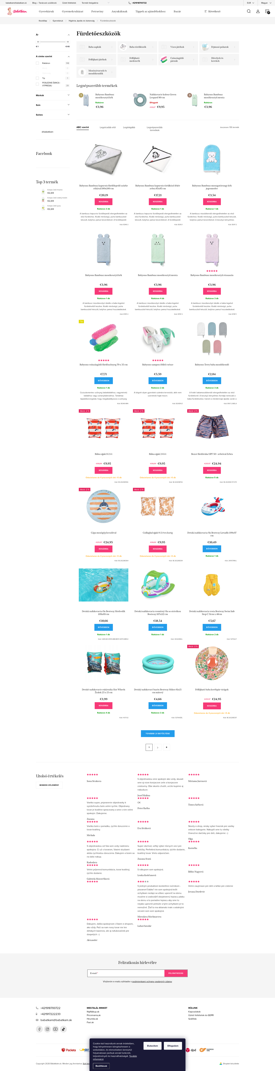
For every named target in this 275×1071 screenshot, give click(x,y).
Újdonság (55, 73)
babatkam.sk (47, 1029)
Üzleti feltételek (69, 2)
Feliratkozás (175, 973)
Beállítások (101, 1066)
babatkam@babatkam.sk (16, 2)
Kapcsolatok (194, 1011)
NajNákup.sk (93, 1011)
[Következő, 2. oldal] (157, 747)
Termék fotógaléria (90, 2)
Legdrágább (129, 127)
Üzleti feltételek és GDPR (201, 1015)
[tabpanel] (103, 101)
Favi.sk (90, 1022)
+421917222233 (50, 1014)
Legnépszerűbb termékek (154, 129)
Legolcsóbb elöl (108, 127)
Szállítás (192, 1018)
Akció (55, 68)
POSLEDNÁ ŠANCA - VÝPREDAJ (55, 84)
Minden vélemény (49, 785)
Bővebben (103, 380)
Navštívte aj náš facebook (39, 1029)
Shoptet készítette (231, 1063)
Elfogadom (172, 1045)
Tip (55, 78)
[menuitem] (46, 11)
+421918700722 (50, 1008)
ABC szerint (82, 127)
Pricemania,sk (94, 1015)
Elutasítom (152, 1045)
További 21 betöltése (158, 733)
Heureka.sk (92, 1018)
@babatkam (47, 131)
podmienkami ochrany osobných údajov (152, 981)
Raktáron (55, 63)
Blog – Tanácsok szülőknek (44, 2)
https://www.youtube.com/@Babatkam (55, 1029)
